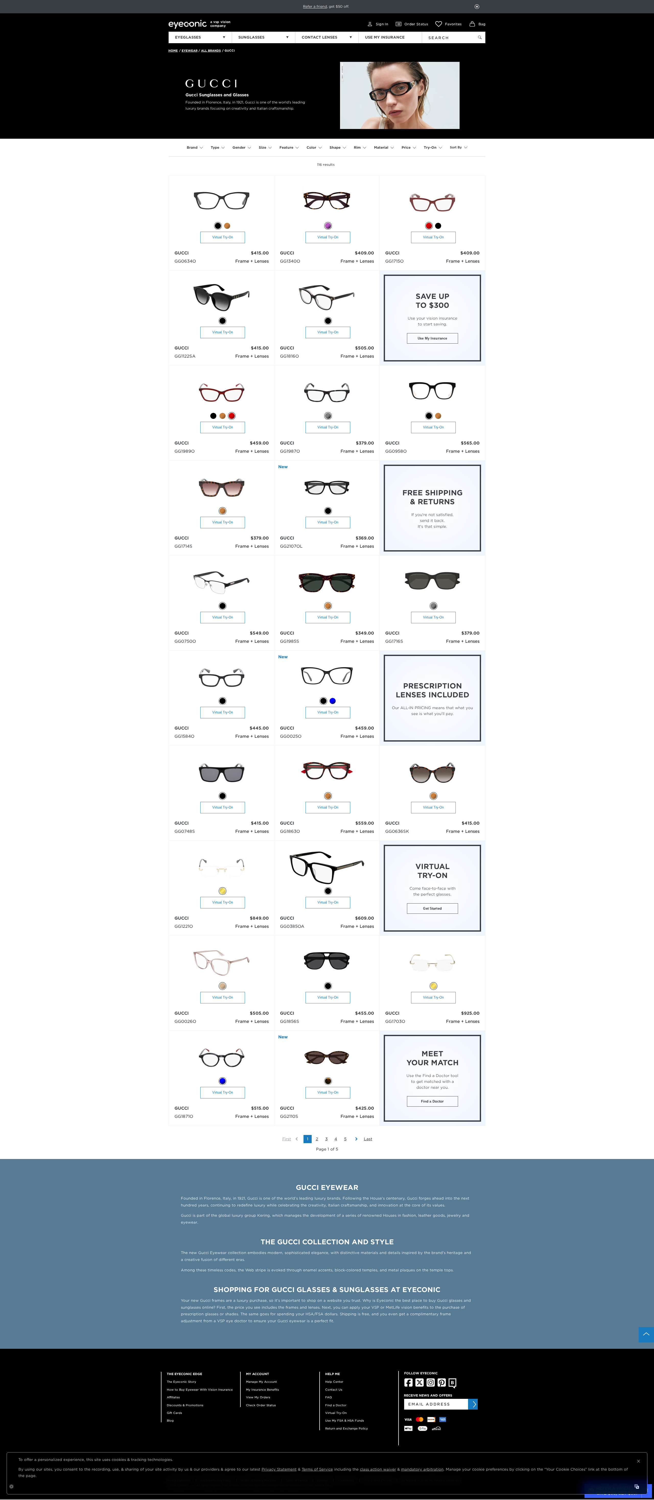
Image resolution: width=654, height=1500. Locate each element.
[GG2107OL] (327, 488)
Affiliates (173, 1397)
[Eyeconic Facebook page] (408, 1385)
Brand (192, 147)
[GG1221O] (221, 868)
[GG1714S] (221, 488)
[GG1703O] (432, 963)
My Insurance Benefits (262, 1389)
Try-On (430, 147)
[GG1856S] (327, 963)
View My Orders (258, 1397)
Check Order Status (261, 1405)
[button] (448, 24)
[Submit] (474, 1404)
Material (381, 147)
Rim (357, 147)
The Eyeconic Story (181, 1382)
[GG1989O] (221, 393)
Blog (170, 1420)
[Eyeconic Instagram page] (430, 1385)
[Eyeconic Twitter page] (419, 1385)
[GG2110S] (327, 1058)
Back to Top (646, 1334)
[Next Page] (354, 1139)
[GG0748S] (221, 773)
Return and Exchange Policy (346, 1428)
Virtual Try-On (222, 237)
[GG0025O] (327, 678)
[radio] (217, 225)
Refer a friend (315, 6)
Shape (335, 147)
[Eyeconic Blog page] (453, 1387)
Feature (286, 147)
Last (368, 1139)
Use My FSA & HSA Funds (344, 1420)
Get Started (432, 908)
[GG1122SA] (221, 298)
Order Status (416, 24)
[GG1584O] (221, 678)
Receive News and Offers (428, 1395)
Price (406, 147)
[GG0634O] (221, 203)
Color (311, 147)
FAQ (328, 1397)
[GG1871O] (221, 1058)
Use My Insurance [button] (432, 338)
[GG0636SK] (432, 773)
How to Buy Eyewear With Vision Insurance (200, 1389)
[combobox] (445, 37)
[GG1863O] (327, 773)
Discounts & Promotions (185, 1405)
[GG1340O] (327, 203)
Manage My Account (261, 1382)
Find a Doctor (432, 1101)
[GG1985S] (327, 583)
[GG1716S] (432, 583)
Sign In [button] (382, 24)
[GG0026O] (221, 963)
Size (262, 147)
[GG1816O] (327, 298)
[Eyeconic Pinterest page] (441, 1385)
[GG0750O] (221, 583)
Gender (239, 147)
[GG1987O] (327, 393)
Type (215, 147)
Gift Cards (174, 1413)
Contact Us (333, 1389)
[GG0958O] (432, 393)
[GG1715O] (432, 203)
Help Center (334, 1382)
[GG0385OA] (327, 868)
